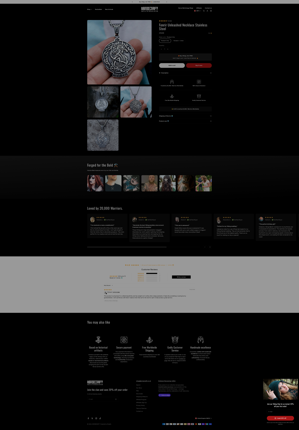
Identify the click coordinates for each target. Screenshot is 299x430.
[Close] (294, 382)
